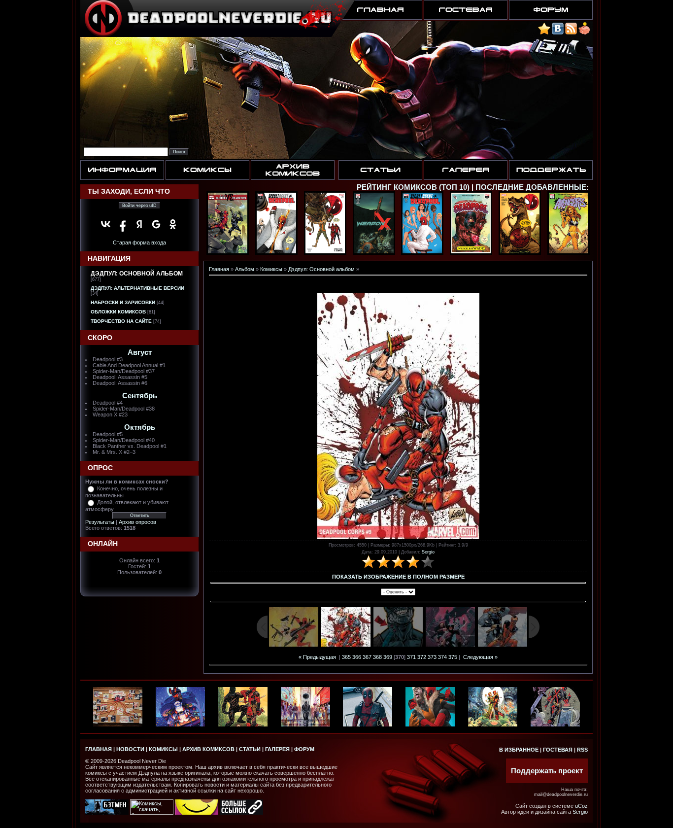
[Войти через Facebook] (122, 224)
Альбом (244, 269)
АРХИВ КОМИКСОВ (208, 749)
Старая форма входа (139, 242)
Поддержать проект (547, 771)
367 (367, 657)
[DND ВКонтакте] (558, 32)
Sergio (428, 552)
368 (377, 657)
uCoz (581, 806)
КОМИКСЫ (163, 749)
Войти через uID (139, 205)
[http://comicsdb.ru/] (196, 813)
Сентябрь (139, 396)
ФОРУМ (304, 749)
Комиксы (271, 269)
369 (387, 657)
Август (140, 352)
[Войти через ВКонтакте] (106, 224)
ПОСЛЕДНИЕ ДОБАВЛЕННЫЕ (530, 187)
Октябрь (139, 427)
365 (346, 657)
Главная (219, 269)
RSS (582, 750)
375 (452, 657)
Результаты (99, 522)
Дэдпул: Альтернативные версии (137, 288)
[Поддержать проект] (584, 32)
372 (421, 657)
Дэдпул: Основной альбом (137, 273)
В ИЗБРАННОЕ (518, 750)
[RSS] (571, 32)
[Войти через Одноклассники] (173, 224)
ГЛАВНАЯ (98, 749)
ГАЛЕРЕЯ (277, 749)
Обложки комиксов (118, 311)
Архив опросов (137, 522)
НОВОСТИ (130, 749)
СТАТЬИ (250, 749)
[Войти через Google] (156, 224)
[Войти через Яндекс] (139, 224)
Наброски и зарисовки (123, 302)
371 (411, 657)
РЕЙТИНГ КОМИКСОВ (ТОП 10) (413, 187)
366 (356, 657)
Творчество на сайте (121, 321)
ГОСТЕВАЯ (557, 750)
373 (432, 657)
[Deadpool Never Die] (544, 32)
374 (442, 657)
